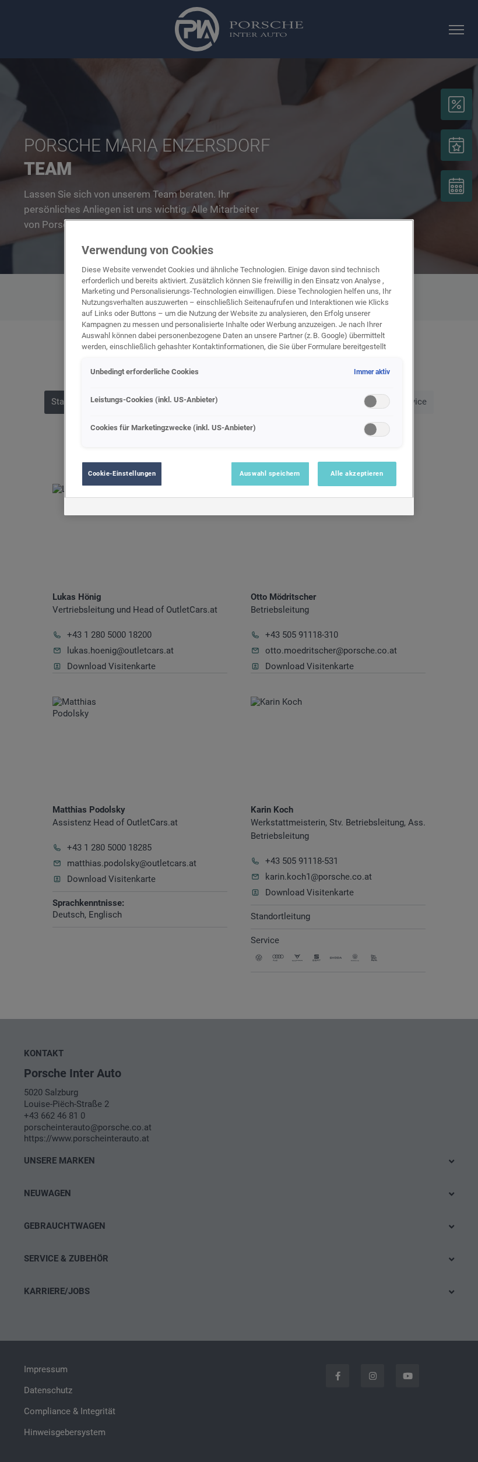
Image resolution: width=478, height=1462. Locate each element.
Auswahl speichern (270, 473)
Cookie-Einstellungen (122, 473)
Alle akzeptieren (357, 473)
